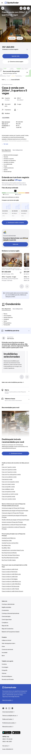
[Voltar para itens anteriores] (22, 377)
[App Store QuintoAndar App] (16, 732)
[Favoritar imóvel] (24, 8)
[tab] (6, 150)
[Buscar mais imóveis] (2, 8)
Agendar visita (15, 56)
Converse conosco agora (16, 61)
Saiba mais (15, 244)
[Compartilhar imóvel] (21, 8)
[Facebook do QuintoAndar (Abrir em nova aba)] (3, 708)
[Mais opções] (28, 8)
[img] (12, 260)
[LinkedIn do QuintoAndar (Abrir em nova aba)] (12, 708)
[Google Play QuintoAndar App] (7, 732)
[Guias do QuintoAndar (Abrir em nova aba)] (9, 708)
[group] (12, 267)
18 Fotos (13, 38)
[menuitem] (4, 80)
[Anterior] (22, 286)
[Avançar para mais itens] (27, 377)
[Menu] (2, 2)
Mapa (20, 38)
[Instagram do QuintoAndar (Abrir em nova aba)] (6, 708)
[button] (15, 331)
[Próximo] (27, 286)
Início (3, 79)
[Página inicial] (12, 3)
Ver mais (6, 144)
